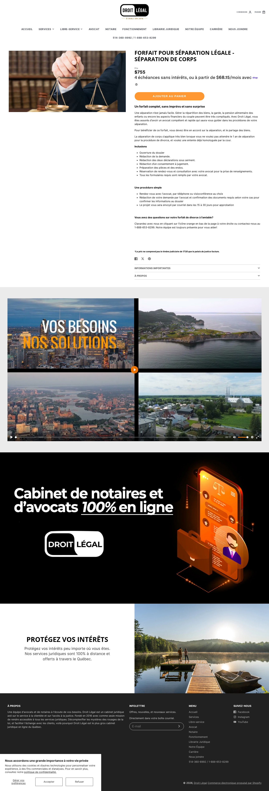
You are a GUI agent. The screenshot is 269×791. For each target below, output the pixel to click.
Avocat (94, 29)
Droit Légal (200, 782)
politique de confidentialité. (40, 772)
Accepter (49, 781)
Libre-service (70, 29)
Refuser (79, 781)
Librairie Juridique (166, 29)
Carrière (216, 29)
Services (45, 29)
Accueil (27, 29)
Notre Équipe (194, 29)
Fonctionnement (134, 29)
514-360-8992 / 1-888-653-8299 (134, 37)
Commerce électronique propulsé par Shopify (235, 782)
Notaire (110, 29)
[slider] (119, 437)
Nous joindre (238, 29)
